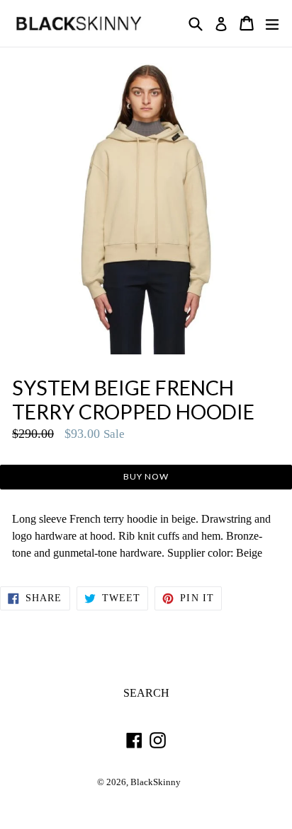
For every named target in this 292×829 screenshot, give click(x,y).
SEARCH (146, 693)
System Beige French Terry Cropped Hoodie (133, 400)
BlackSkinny (155, 782)
